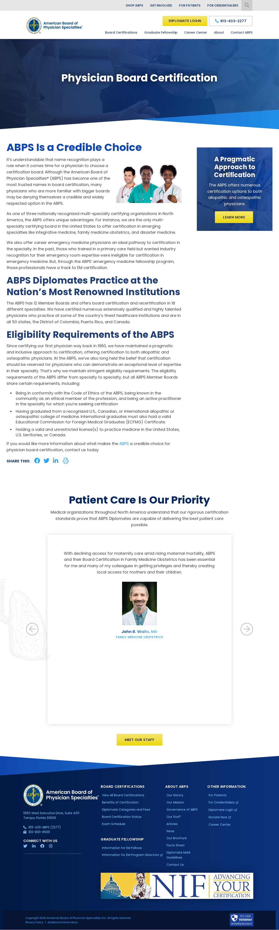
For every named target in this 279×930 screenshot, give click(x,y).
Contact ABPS (241, 32)
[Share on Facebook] (37, 461)
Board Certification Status (121, 817)
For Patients (190, 5)
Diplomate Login (185, 20)
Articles (172, 824)
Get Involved (161, 5)
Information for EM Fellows (122, 848)
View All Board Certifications (123, 795)
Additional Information (63, 922)
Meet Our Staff (140, 739)
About (219, 32)
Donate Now (218, 817)
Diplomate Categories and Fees (126, 809)
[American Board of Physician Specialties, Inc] (55, 25)
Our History (175, 795)
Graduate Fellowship (160, 32)
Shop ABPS (134, 5)
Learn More (234, 217)
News (170, 831)
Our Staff (174, 817)
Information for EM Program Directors (130, 855)
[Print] (66, 461)
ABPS (124, 443)
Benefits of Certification (120, 802)
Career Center (195, 32)
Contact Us (175, 864)
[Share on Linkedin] (55, 461)
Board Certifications (121, 32)
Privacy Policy (34, 922)
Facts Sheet (176, 845)
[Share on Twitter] (46, 461)
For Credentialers (222, 5)
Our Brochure (177, 838)
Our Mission (175, 802)
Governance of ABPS (182, 809)
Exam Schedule (113, 824)
